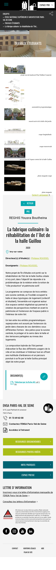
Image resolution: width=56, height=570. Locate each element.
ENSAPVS (6, 13)
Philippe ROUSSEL (40, 258)
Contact (15, 548)
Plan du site (28, 552)
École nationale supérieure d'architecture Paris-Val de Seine (24, 18)
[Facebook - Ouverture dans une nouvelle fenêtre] (6, 531)
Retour (29, 203)
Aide (42, 548)
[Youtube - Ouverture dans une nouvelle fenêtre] (22, 531)
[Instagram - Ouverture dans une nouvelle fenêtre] (14, 531)
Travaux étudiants (12, 23)
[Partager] (51, 14)
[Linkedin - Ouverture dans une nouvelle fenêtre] (30, 531)
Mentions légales (29, 548)
